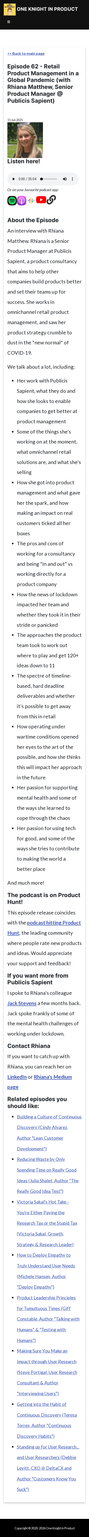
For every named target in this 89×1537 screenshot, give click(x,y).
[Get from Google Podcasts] (31, 199)
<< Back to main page (26, 53)
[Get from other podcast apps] (51, 199)
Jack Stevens (22, 1003)
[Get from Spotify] (12, 199)
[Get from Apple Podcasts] (21, 199)
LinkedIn (17, 1077)
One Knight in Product (47, 9)
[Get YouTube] (41, 199)
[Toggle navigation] (9, 22)
